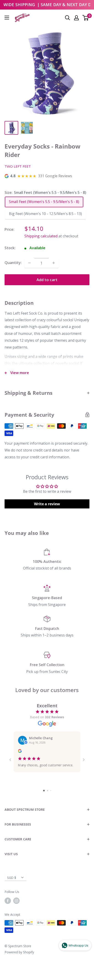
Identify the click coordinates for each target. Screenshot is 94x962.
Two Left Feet (18, 166)
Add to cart (47, 279)
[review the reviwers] (20, 751)
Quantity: (13, 262)
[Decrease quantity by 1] (29, 263)
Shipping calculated (40, 236)
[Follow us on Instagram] (16, 901)
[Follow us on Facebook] (8, 901)
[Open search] (67, 17)
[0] (86, 18)
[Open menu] (7, 17)
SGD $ (11, 877)
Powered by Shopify (19, 952)
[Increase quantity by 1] (53, 263)
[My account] (76, 17)
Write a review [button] (47, 503)
